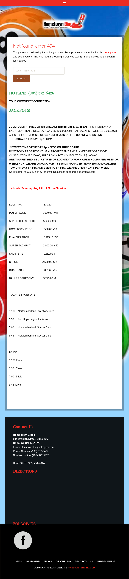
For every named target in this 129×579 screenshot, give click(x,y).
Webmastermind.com (82, 567)
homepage (110, 52)
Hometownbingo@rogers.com (37, 447)
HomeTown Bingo (64, 14)
